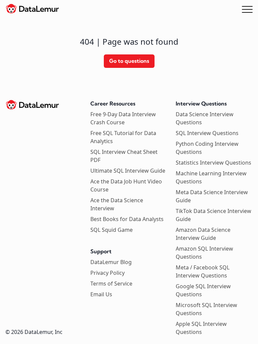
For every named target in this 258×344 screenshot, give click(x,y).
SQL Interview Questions (207, 133)
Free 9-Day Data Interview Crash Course (123, 118)
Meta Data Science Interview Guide (212, 196)
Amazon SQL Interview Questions (204, 252)
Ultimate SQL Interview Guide (127, 170)
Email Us (101, 294)
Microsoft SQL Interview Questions (206, 309)
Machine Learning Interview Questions (211, 177)
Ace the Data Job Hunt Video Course (126, 185)
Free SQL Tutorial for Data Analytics (123, 137)
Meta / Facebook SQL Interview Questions (202, 271)
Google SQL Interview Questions (203, 290)
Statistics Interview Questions (213, 162)
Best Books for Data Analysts (127, 219)
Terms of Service (111, 283)
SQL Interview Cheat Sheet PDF (124, 156)
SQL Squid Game (111, 229)
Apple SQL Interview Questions (201, 328)
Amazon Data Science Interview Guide (203, 234)
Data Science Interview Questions (204, 118)
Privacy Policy (107, 272)
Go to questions (129, 60)
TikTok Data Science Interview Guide (213, 215)
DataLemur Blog (111, 262)
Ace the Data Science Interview (116, 204)
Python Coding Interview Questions (207, 148)
